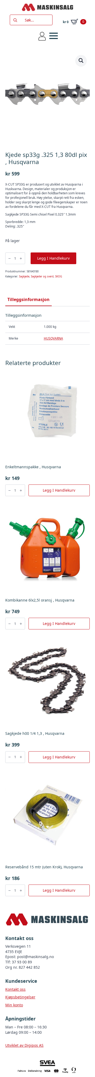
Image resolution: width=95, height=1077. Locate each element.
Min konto (14, 1004)
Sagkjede (24, 276)
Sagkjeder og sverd (42, 276)
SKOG (58, 276)
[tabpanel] (47, 328)
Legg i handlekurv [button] (59, 490)
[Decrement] (9, 258)
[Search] (15, 20)
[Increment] (21, 258)
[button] (81, 60)
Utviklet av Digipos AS (24, 1045)
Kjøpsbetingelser (20, 996)
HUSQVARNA (53, 338)
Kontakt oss (15, 989)
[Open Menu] (53, 36)
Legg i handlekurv (53, 258)
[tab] (28, 299)
